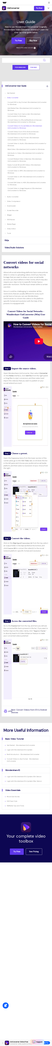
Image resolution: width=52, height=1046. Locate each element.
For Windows (20, 67)
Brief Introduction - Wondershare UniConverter (23, 754)
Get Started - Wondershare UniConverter (21, 745)
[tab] (26, 86)
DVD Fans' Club (12, 801)
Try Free (18, 40)
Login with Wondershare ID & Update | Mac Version (24, 781)
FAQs (7, 240)
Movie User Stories (13, 797)
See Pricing (34, 851)
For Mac (33, 67)
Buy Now (33, 40)
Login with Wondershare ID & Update (19, 750)
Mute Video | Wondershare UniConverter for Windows (26, 149)
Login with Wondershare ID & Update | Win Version (24, 776)
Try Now (39, 8)
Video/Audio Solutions (14, 247)
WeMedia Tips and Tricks (15, 806)
